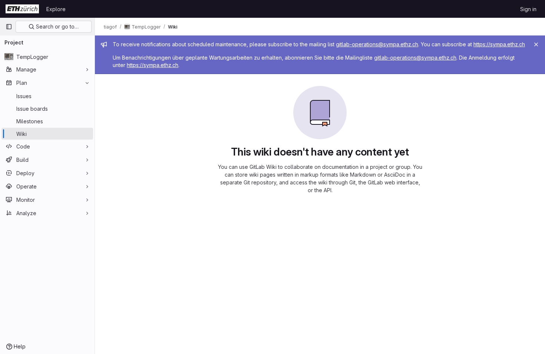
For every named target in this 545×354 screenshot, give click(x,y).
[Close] (536, 44)
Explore (56, 9)
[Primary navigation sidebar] (9, 27)
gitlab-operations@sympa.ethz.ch (377, 44)
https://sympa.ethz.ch (499, 44)
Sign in (528, 9)
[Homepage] (22, 9)
